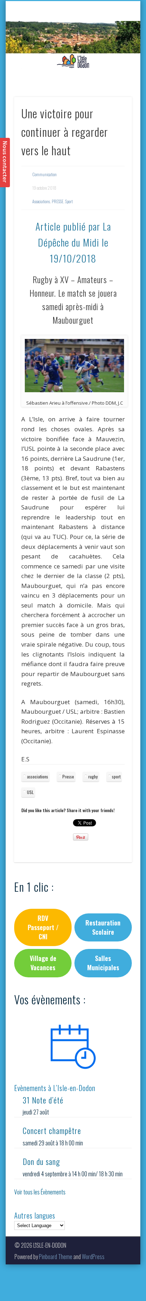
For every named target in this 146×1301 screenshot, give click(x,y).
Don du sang (41, 1161)
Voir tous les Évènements (40, 1192)
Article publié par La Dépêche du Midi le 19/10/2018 (73, 242)
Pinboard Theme (55, 1256)
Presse (68, 776)
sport (116, 776)
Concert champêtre (52, 1130)
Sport (69, 201)
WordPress (93, 1256)
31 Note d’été (43, 1100)
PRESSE (57, 201)
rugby (93, 776)
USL (30, 792)
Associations (41, 201)
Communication (44, 174)
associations (37, 776)
